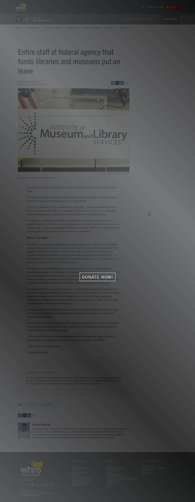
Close (149, 213)
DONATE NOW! (97, 277)
